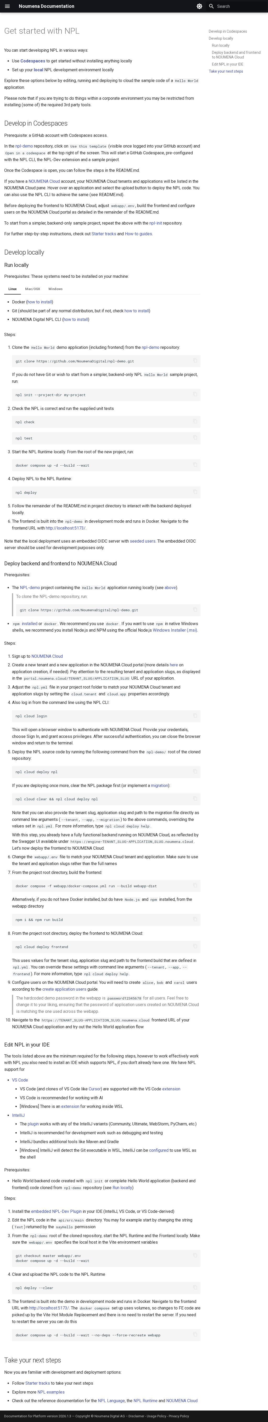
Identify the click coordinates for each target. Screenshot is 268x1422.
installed (29, 623)
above (170, 587)
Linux (12, 289)
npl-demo (24, 146)
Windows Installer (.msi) (175, 630)
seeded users (142, 541)
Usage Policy (156, 1416)
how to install (39, 301)
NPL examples (51, 1392)
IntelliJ (18, 1115)
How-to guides (138, 233)
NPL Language (111, 1400)
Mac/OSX (32, 289)
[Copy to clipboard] (195, 360)
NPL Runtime (145, 1400)
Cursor (95, 1088)
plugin (33, 1123)
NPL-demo (30, 587)
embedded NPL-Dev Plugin (56, 1211)
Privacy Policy (179, 1416)
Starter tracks (104, 233)
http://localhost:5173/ (66, 528)
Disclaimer (136, 1416)
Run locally (122, 1187)
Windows (55, 289)
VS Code (20, 1080)
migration (159, 785)
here (174, 664)
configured (159, 1150)
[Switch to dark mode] (199, 6)
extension (171, 1088)
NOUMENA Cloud (44, 181)
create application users (64, 989)
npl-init (155, 223)
